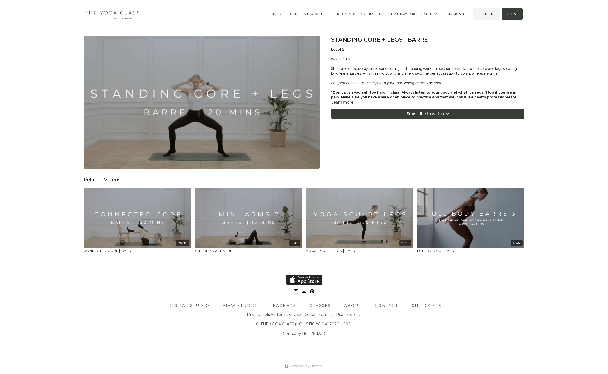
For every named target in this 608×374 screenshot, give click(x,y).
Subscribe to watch (425, 113)
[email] (304, 291)
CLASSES (320, 305)
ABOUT (353, 305)
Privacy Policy (260, 314)
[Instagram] (296, 291)
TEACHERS (283, 305)
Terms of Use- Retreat (339, 314)
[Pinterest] (312, 291)
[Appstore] (304, 279)
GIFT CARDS (427, 305)
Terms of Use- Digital (295, 314)
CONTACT (386, 305)
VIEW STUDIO (240, 305)
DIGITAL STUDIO (188, 305)
